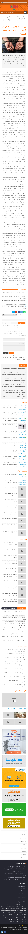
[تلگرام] (21, 312)
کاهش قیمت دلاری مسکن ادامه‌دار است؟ (9, 525)
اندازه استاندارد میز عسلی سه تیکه (11, 474)
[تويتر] (13, 312)
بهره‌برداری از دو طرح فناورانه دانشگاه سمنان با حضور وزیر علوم (13, 684)
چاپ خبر (5, 20)
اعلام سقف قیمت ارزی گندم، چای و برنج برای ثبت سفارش (14, 372)
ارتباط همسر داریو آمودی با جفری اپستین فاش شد (16, 866)
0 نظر (11, 20)
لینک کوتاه (19, 315)
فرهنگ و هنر (23, 540)
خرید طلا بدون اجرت (21, 894)
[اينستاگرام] (5, 932)
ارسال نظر (11, 353)
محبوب (13, 608)
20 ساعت (18, 666)
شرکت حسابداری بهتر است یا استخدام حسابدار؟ (16, 877)
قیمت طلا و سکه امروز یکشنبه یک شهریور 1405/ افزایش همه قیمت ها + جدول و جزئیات (9, 464)
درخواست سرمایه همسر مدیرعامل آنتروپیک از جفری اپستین (14, 868)
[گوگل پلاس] (16, 312)
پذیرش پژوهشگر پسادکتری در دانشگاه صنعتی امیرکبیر (15, 378)
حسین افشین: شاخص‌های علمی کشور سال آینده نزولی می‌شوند (13, 879)
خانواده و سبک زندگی (21, 691)
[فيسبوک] (19, 312)
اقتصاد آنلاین (19, 20)
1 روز (21, 670)
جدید (21, 608)
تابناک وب (19, 925)
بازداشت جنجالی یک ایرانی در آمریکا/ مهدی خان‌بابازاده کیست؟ (14, 30)
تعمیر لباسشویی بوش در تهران (19, 895)
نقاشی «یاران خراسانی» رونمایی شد (10, 580)
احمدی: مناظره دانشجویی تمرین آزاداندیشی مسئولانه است (14, 680)
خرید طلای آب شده (21, 897)
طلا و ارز (24, 403)
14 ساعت (4, 662)
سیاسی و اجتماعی (22, 18)
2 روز (23, 686)
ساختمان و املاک (22, 471)
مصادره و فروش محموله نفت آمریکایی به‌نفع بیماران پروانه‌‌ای (14, 384)
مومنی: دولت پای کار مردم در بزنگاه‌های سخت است (15, 304)
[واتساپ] (24, 312)
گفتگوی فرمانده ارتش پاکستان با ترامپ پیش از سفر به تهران (14, 390)
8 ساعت (18, 659)
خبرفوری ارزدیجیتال (21, 886)
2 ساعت (15, 651)
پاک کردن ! (6, 353)
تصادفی (5, 608)
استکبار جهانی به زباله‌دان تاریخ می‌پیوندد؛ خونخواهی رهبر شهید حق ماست (10, 569)
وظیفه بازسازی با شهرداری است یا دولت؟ (9, 518)
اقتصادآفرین (23, 890)
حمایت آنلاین (22, 888)
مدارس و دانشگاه (22, 647)
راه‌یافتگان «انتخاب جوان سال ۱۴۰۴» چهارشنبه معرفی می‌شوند (15, 710)
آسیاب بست (23, 892)
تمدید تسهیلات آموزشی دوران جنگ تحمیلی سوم (16, 662)
